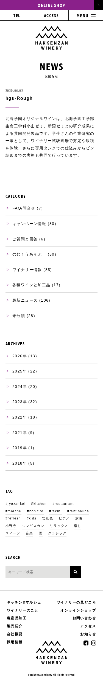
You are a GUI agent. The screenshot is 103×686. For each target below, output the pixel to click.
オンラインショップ (78, 610)
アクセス (88, 626)
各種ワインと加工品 (31, 285)
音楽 (29, 533)
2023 (17, 402)
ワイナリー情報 (27, 269)
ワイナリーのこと (22, 610)
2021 (17, 432)
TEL (17, 16)
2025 (17, 371)
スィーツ (12, 533)
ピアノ (64, 518)
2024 (17, 386)
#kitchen (39, 504)
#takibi (55, 511)
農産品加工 (17, 618)
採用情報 (15, 642)
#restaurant (63, 504)
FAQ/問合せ (23, 208)
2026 (17, 356)
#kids (32, 518)
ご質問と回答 (25, 239)
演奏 (79, 518)
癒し (77, 526)
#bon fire (35, 511)
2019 (17, 448)
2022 (17, 417)
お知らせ (88, 634)
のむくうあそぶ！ (29, 254)
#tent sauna (78, 511)
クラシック (57, 533)
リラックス (59, 526)
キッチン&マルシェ (24, 602)
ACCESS (51, 16)
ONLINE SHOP (51, 5)
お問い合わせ (84, 618)
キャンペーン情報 (29, 223)
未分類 (18, 315)
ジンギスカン (33, 526)
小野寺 (10, 526)
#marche (13, 511)
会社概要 (15, 634)
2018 (17, 463)
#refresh (13, 518)
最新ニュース (25, 300)
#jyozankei (15, 504)
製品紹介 (15, 626)
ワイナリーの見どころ (76, 602)
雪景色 (47, 518)
